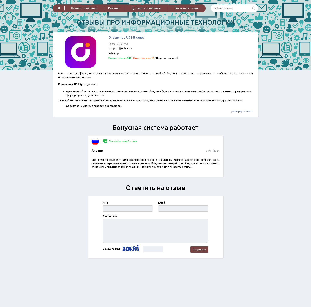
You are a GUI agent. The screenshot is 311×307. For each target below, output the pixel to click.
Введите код (111, 249)
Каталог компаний (84, 8)
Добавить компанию (146, 8)
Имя (105, 202)
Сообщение (110, 216)
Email (161, 202)
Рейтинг (114, 8)
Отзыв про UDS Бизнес (126, 37)
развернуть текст (242, 111)
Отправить (199, 249)
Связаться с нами (186, 8)
